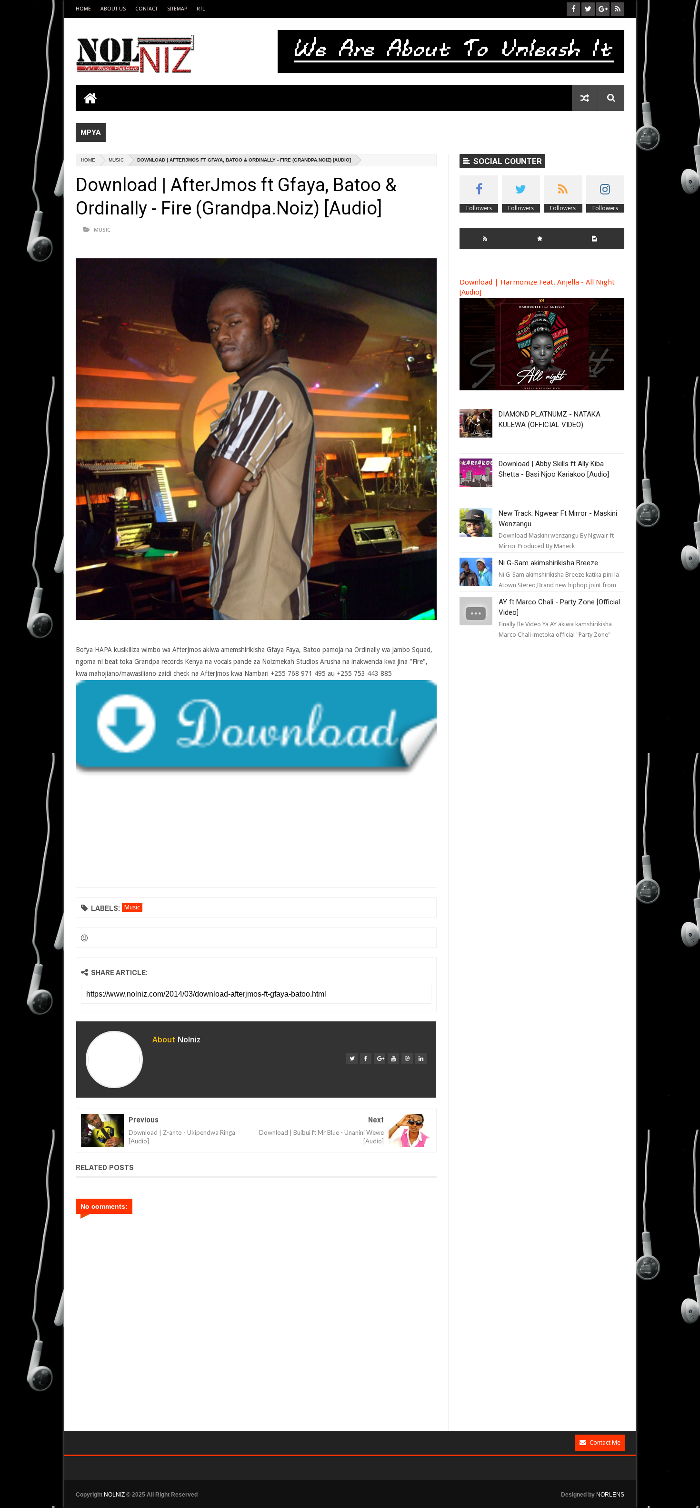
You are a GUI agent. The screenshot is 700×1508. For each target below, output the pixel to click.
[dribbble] (407, 1058)
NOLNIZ (114, 1494)
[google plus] (379, 1058)
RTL (201, 9)
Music (116, 160)
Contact (146, 9)
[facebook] (365, 1058)
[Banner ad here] (425, 1503)
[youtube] (393, 1058)
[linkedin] (421, 1058)
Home (83, 9)
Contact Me (605, 1442)
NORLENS (610, 1494)
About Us (113, 9)
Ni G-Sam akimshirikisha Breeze (548, 563)
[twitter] (352, 1058)
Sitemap (177, 9)
